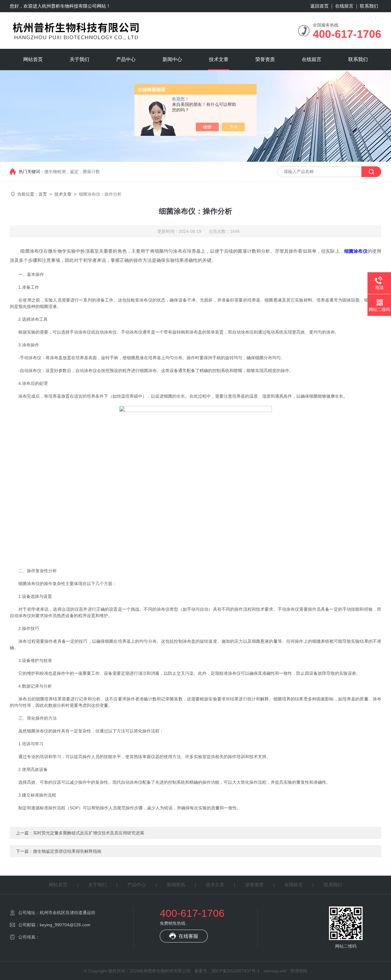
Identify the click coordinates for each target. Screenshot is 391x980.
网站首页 (33, 59)
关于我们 (79, 59)
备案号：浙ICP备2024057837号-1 (227, 970)
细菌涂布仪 (355, 251)
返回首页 (319, 6)
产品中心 (126, 59)
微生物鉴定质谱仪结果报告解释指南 (67, 851)
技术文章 (218, 59)
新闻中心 (172, 59)
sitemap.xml (275, 970)
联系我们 (369, 6)
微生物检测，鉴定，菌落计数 (72, 171)
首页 (42, 194)
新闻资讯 (176, 884)
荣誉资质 (265, 59)
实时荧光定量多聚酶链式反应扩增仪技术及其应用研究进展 (88, 832)
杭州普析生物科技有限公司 (69, 6)
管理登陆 (298, 970)
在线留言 (344, 6)
